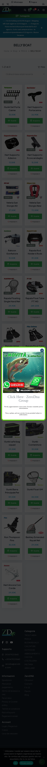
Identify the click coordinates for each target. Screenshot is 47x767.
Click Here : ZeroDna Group (23, 399)
